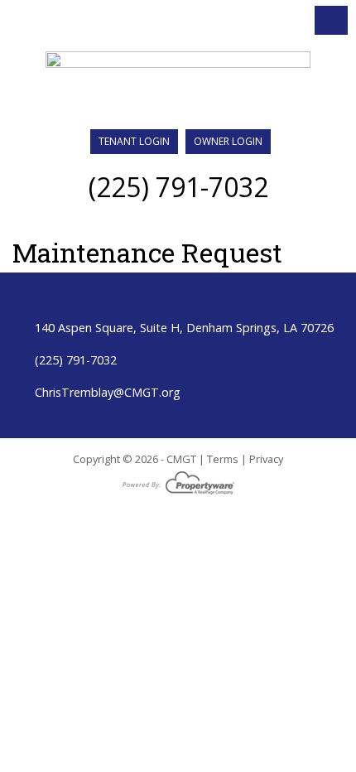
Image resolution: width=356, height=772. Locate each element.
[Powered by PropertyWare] (178, 482)
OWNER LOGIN (228, 141)
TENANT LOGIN (134, 141)
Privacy (266, 458)
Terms (222, 458)
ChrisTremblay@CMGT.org (107, 392)
